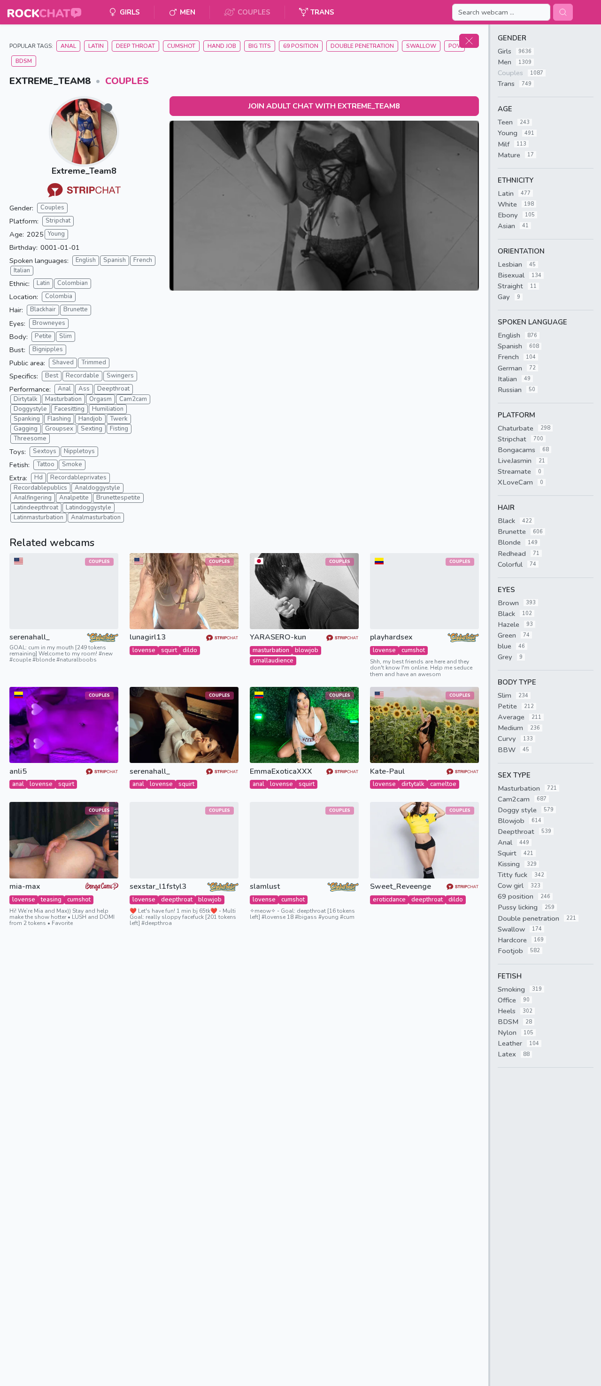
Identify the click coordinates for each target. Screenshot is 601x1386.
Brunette (75, 309)
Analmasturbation (96, 517)
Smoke (72, 464)
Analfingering (33, 497)
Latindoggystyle (88, 507)
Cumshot (181, 46)
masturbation (271, 650)
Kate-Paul (387, 771)
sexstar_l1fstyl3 (158, 886)
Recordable (82, 375)
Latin (96, 46)
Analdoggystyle (97, 488)
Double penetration (362, 46)
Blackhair (43, 309)
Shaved (63, 362)
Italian (22, 270)
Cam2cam (133, 399)
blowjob (306, 650)
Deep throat (135, 46)
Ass (84, 389)
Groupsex (59, 428)
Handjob (90, 419)
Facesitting (69, 409)
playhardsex (391, 637)
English (86, 260)
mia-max (24, 886)
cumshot (413, 650)
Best (51, 375)
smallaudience (273, 660)
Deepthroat (113, 389)
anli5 (18, 771)
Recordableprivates (78, 477)
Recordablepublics (40, 488)
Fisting (119, 428)
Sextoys (44, 451)
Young (56, 234)
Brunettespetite (118, 497)
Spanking (27, 419)
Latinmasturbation (38, 517)
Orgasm (100, 399)
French (142, 260)
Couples (127, 81)
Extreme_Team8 (84, 171)
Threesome (30, 438)
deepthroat (177, 899)
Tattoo (45, 464)
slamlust (265, 886)
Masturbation (63, 399)
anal (18, 784)
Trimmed (93, 362)
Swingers (120, 375)
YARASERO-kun (278, 637)
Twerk (119, 419)
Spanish (114, 260)
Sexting (91, 428)
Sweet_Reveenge (400, 886)
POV (454, 46)
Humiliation (107, 409)
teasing (51, 899)
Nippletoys (79, 451)
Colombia (58, 296)
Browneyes (48, 323)
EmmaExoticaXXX (281, 771)
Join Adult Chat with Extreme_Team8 (324, 106)
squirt (169, 650)
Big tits (259, 46)
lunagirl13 (148, 637)
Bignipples (47, 349)
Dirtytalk (26, 399)
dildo (190, 650)
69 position (300, 46)
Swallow (421, 46)
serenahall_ (29, 637)
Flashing (59, 419)
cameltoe (443, 784)
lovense (143, 650)
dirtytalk (412, 784)
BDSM (23, 61)
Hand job (222, 46)
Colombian (72, 283)
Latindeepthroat (36, 507)
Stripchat (58, 220)
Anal (68, 46)
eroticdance (389, 899)
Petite (43, 336)
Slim (65, 336)
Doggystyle (30, 409)
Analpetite (74, 497)
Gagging (26, 428)
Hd (38, 477)
